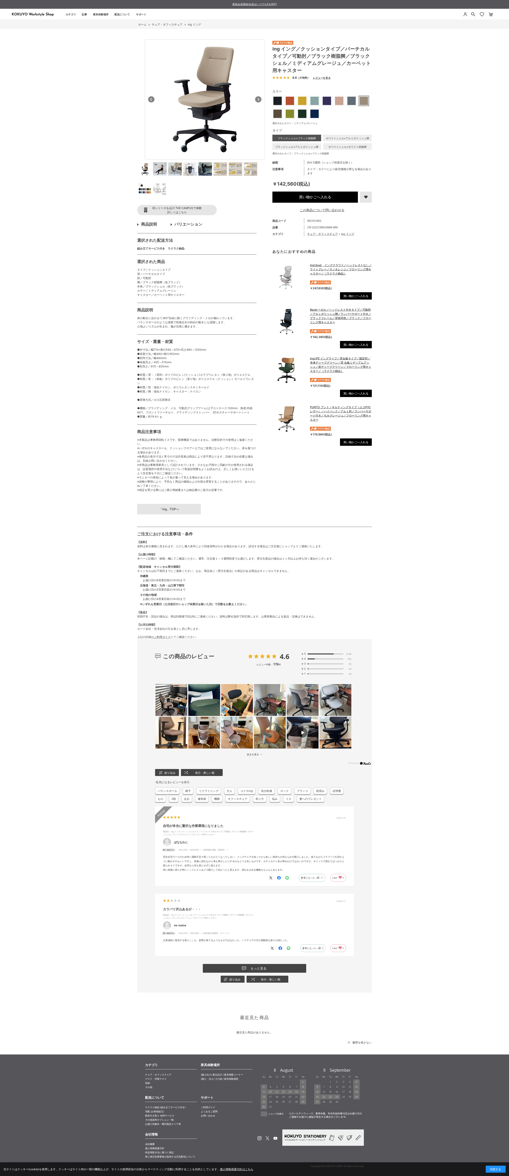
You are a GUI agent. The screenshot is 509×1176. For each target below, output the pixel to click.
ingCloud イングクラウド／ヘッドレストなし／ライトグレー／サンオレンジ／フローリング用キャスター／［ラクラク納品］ (341, 269)
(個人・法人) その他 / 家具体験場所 (219, 1078)
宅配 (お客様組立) (154, 1111)
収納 (147, 1083)
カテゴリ (71, 14)
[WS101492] (144, 169)
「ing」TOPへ (169, 509)
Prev (151, 99)
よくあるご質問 (209, 1111)
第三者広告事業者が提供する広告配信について (170, 1156)
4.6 (284, 656)
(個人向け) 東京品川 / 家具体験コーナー (222, 1074)
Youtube (275, 1138)
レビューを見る (321, 77)
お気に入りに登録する (366, 197)
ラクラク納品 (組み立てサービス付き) (165, 1107)
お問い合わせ (208, 1115)
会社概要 (150, 1144)
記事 (84, 14)
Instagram (259, 1138)
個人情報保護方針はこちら (236, 1169)
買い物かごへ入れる (315, 197)
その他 (148, 1087)
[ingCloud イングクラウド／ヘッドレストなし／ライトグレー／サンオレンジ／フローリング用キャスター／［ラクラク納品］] (289, 277)
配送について (122, 14)
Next (258, 99)
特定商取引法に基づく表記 (159, 1152)
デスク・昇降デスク (156, 1078)
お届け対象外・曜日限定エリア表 (163, 1123)
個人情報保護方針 (154, 1148)
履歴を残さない (362, 1042)
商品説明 (149, 224)
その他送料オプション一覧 (159, 1119)
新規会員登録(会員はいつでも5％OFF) (254, 4)
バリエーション (188, 224)
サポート (141, 14)
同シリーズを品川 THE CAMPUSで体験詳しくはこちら (177, 210)
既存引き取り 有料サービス (159, 1115)
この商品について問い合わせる (322, 210)
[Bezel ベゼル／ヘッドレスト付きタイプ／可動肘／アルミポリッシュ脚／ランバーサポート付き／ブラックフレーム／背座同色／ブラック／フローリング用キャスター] (289, 322)
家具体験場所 (101, 14)
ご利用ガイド (162, 637)
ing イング (347, 234)
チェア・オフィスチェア (322, 234)
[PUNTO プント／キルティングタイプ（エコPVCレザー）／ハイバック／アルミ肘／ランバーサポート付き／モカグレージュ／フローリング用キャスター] (289, 419)
